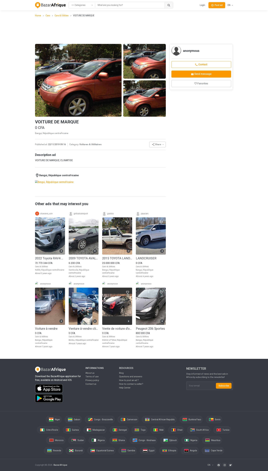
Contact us (90, 384)
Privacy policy (92, 380)
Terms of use (92, 376)
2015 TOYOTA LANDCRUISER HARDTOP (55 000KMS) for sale (117, 258)
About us (89, 373)
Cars (48, 15)
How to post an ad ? (129, 380)
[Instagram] (224, 464)
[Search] (169, 5)
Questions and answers (130, 376)
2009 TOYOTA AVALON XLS (84, 258)
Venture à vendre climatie (84, 328)
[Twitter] (230, 464)
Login (202, 5)
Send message (202, 73)
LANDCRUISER (146, 258)
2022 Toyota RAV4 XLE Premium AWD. (50, 258)
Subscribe (224, 385)
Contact (202, 64)
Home (38, 15)
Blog (121, 373)
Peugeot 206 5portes (150, 328)
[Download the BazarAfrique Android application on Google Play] (58, 398)
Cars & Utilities (62, 15)
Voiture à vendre (46, 328)
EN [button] (229, 5)
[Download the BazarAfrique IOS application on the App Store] (58, 388)
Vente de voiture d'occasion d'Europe (117, 328)
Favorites (202, 83)
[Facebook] (218, 464)
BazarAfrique (60, 465)
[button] (157, 144)
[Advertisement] (134, 30)
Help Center (125, 387)
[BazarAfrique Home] (50, 5)
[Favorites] (60, 222)
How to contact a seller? (131, 384)
